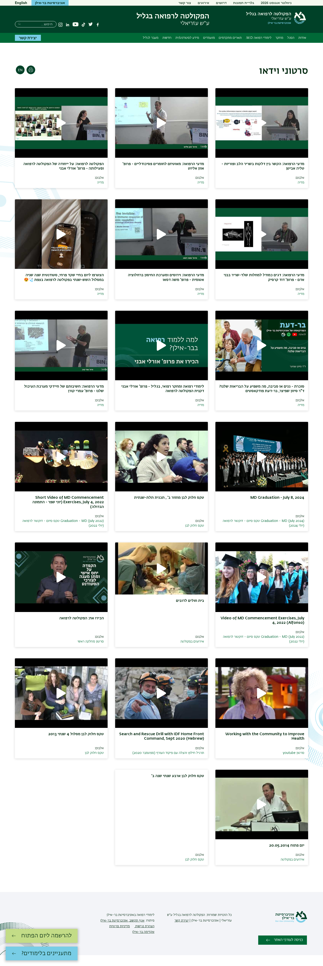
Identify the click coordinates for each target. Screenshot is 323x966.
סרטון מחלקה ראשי (91, 641)
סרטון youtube (293, 753)
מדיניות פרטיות (119, 926)
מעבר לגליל (150, 37)
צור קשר (185, 2)
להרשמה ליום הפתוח (46, 936)
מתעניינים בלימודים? (46, 953)
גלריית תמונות (243, 2)
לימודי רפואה (145, 915)
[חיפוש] (19, 23)
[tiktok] (83, 24)
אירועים (203, 2)
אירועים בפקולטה (192, 641)
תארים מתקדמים (230, 37)
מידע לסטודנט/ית (187, 37)
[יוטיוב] (76, 24)
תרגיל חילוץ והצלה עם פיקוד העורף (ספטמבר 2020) (168, 753)
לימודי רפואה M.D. (258, 37)
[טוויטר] (90, 24)
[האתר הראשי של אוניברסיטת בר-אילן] (291, 921)
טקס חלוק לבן (194, 525)
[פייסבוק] (98, 24)
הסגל (290, 37)
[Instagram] (60, 24)
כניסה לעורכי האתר (288, 940)
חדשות (166, 37)
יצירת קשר (28, 37)
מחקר (279, 37)
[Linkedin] (67, 24)
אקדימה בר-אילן (143, 932)
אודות (302, 37)
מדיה (301, 182)
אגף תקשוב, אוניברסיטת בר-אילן (122, 920)
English (21, 2)
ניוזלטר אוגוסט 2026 (276, 2)
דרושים (221, 2)
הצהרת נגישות (144, 926)
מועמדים (209, 37)
